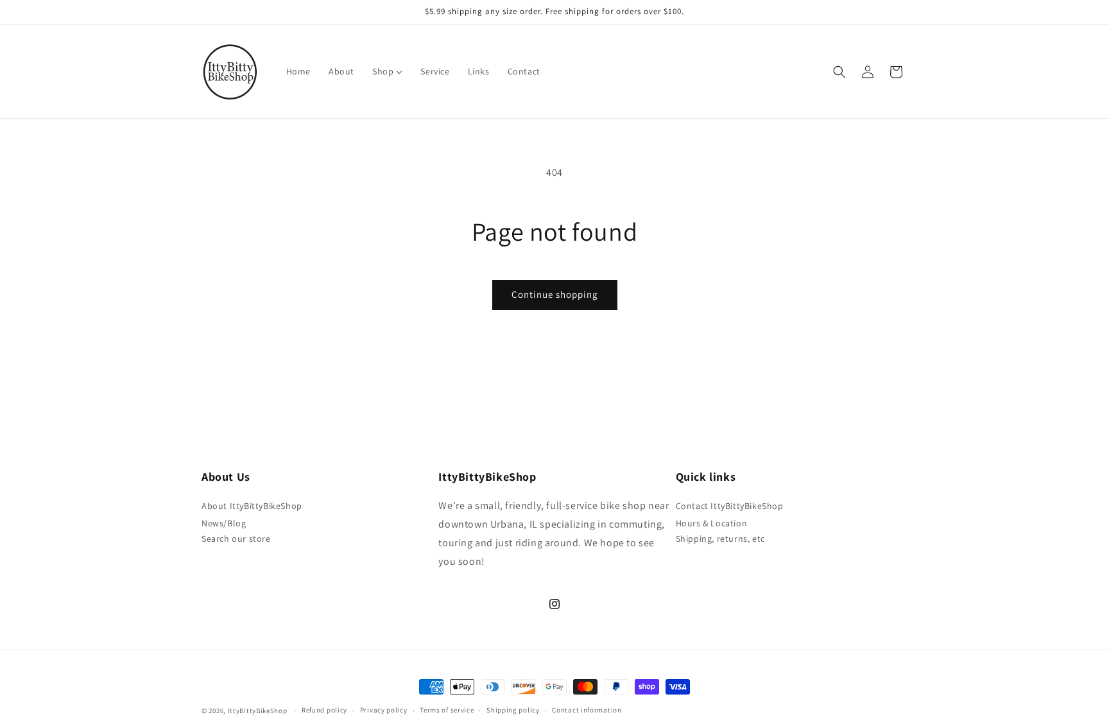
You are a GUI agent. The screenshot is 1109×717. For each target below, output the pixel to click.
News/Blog (224, 523)
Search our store (236, 538)
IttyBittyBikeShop (258, 710)
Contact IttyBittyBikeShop (730, 506)
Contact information (586, 709)
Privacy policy (384, 709)
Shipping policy (513, 709)
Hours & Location (712, 523)
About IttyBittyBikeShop (252, 506)
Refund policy (324, 709)
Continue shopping (555, 294)
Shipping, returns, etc (720, 538)
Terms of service (447, 709)
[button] (839, 72)
